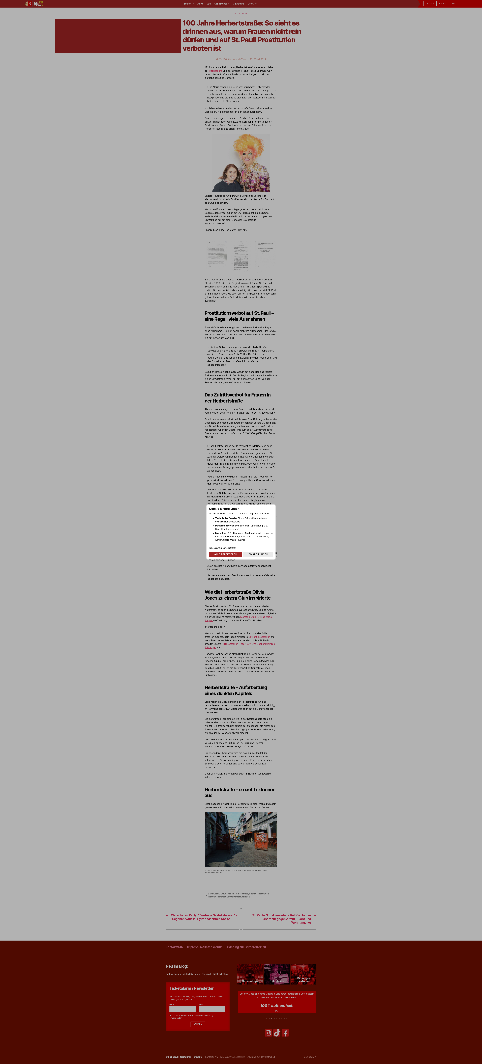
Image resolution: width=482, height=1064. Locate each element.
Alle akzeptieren (225, 554)
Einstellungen (258, 554)
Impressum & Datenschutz (222, 548)
